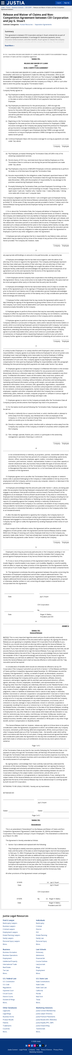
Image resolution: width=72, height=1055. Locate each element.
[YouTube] (29, 1045)
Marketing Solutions (44, 1008)
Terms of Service (46, 1049)
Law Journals (40, 964)
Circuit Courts (7, 994)
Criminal (39, 926)
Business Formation (10, 952)
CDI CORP (28, 7)
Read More (9, 46)
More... (5, 944)
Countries (6, 1029)
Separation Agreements (43, 24)
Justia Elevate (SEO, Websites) (46, 1020)
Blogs (38, 967)
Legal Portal (23, 1049)
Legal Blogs (7, 1014)
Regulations (7, 988)
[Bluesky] (40, 1045)
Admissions (40, 955)
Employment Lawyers (10, 932)
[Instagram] (35, 1045)
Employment (7, 958)
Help (38, 1049)
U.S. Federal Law (9, 978)
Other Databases (10, 1008)
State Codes (40, 985)
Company (31, 1049)
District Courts (8, 997)
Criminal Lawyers (9, 929)
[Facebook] (32, 1045)
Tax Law (6, 970)
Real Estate (7, 967)
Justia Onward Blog (43, 1026)
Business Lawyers (9, 926)
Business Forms (8, 1017)
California (39, 991)
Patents (5, 1023)
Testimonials (40, 1029)
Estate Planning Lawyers (11, 935)
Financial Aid (40, 958)
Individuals (40, 920)
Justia (3, 7)
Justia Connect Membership (46, 1011)
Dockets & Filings (9, 1000)
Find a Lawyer (8, 920)
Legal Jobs (6, 1011)
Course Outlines (41, 961)
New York (39, 997)
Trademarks (7, 1026)
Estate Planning (41, 935)
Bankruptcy (40, 923)
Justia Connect (13, 1049)
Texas (38, 1000)
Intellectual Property (10, 961)
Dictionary (39, 952)
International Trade (10, 964)
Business (6, 949)
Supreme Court (8, 991)
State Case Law (41, 988)
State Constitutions (43, 981)
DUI (37, 932)
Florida (38, 994)
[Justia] (16, 3)
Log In (59, 3)
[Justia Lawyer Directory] (45, 1045)
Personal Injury (41, 941)
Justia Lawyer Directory (44, 1014)
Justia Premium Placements (45, 1017)
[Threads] (37, 1045)
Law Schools (41, 949)
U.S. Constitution (9, 981)
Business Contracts (17, 7)
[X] (43, 1045)
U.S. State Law (42, 978)
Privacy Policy (58, 1049)
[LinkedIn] (26, 1045)
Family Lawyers (8, 938)
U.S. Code (6, 985)
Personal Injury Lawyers (11, 941)
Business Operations (10, 955)
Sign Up (66, 3)
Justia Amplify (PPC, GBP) (44, 1023)
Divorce (38, 929)
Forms (8, 7)
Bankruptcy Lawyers (10, 923)
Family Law (40, 938)
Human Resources (26, 24)
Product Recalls (8, 1020)
